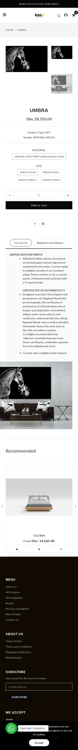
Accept (39, 742)
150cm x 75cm (28, 172)
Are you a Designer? (17, 608)
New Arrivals (13, 614)
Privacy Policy (14, 641)
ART (48, 132)
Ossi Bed (39, 535)
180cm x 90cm (50, 172)
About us (11, 586)
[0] (72, 15)
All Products (13, 592)
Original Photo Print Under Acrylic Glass (39, 156)
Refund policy (14, 657)
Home (9, 29)
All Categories (14, 597)
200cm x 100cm (27, 179)
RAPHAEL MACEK (44, 137)
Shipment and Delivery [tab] (50, 242)
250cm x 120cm (51, 179)
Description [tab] (21, 242)
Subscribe (19, 697)
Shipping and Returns (18, 652)
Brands (10, 603)
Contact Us (12, 619)
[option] (27, 73)
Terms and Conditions (19, 646)
